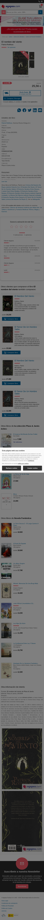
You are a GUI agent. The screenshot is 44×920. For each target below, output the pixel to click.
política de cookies (23, 463)
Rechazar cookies (11, 468)
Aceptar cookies (32, 468)
